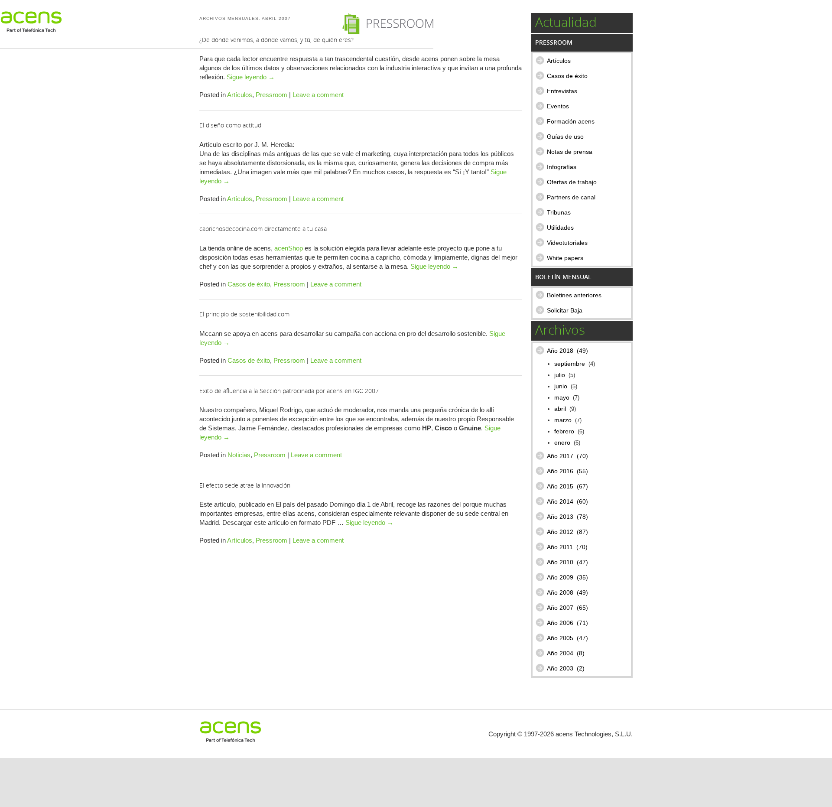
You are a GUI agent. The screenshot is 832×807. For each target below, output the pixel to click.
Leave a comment (318, 94)
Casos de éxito (249, 284)
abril (560, 409)
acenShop (288, 248)
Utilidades (560, 227)
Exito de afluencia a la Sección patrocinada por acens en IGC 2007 (289, 391)
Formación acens (571, 121)
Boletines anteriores (574, 295)
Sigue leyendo (251, 77)
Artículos (239, 94)
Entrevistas (562, 91)
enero (562, 442)
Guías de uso (565, 136)
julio (559, 375)
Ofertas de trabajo (572, 182)
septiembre (569, 364)
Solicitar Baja (564, 310)
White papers (565, 257)
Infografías (561, 166)
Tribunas (559, 212)
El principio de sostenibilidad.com (244, 314)
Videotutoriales (567, 242)
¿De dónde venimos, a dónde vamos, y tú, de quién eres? (276, 40)
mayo (561, 397)
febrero (564, 431)
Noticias (239, 455)
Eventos (558, 106)
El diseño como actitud (230, 125)
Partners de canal (571, 197)
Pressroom (271, 94)
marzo (563, 420)
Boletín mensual (563, 277)
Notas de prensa (569, 151)
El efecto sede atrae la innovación (244, 485)
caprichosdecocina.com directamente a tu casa (263, 229)
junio (560, 386)
